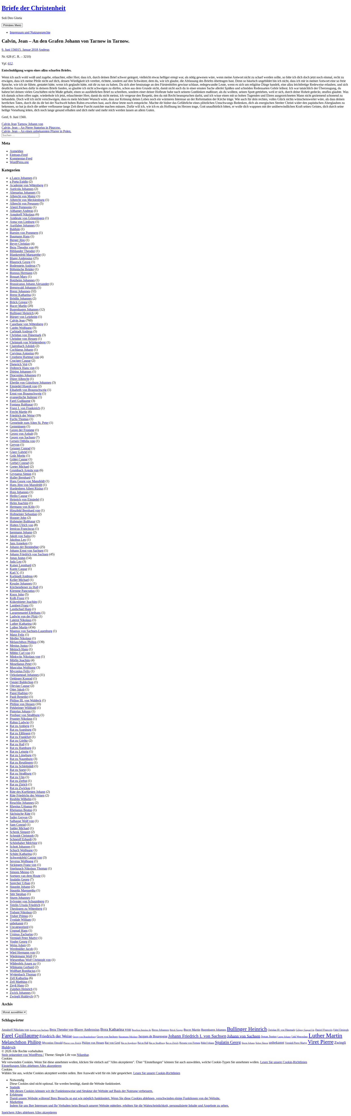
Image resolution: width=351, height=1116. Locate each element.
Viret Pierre (321, 1042)
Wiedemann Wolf (21, 956)
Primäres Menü (12, 25)
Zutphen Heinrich (21, 989)
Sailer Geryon (19, 817)
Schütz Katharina (21, 854)
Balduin (15, 229)
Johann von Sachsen (243, 1036)
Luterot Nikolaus (20, 620)
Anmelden (16, 151)
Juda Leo (16, 561)
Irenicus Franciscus (22, 528)
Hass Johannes (19, 492)
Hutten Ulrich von (21, 525)
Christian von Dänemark (25, 335)
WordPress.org (19, 162)
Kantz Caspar (18, 569)
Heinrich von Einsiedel (24, 499)
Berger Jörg (17, 240)
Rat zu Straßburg (20, 773)
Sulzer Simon (262, 1043)
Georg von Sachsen (22, 437)
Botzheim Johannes (22, 280)
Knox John (17, 594)
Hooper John (18, 517)
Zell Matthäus (18, 981)
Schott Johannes (20, 846)
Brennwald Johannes (23, 287)
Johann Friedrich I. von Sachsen (197, 1036)
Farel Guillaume (20, 401)
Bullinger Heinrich (22, 313)
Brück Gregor (19, 302)
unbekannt (16, 923)
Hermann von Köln (22, 506)
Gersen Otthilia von (22, 441)
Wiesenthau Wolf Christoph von (30, 960)
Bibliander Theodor (22, 251)
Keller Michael (19, 580)
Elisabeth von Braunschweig (28, 390)
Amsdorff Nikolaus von (15, 1029)
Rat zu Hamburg (20, 748)
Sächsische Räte (20, 813)
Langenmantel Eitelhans (25, 612)
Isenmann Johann (21, 532)
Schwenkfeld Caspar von (26, 857)
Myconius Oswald (52, 1042)
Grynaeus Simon (20, 474)
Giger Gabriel (18, 452)
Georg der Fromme (22, 430)
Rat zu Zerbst (18, 780)
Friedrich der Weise (22, 415)
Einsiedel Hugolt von (23, 386)
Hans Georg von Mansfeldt (27, 481)
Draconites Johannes (23, 375)
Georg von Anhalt (21, 433)
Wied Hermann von (22, 952)
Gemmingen (18, 426)
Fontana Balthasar (21, 404)
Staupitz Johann (20, 886)
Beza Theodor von (22, 247)
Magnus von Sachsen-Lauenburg (31, 631)
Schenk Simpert (20, 832)
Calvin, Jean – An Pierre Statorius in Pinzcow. (31, 127)
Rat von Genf (112, 1042)
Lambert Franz (19, 605)
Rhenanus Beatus (21, 810)
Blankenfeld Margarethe (25, 254)
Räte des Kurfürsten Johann (27, 791)
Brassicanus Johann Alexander (29, 284)
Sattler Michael (19, 828)
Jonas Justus (17, 558)
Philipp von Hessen (22, 704)
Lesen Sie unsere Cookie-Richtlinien (283, 1062)
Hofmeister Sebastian (23, 514)
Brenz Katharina (20, 295)
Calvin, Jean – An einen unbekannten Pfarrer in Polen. (36, 131)
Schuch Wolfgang (21, 850)
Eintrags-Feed (19, 154)
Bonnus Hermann (21, 273)
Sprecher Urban (20, 883)
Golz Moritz (17, 455)
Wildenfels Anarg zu (23, 963)
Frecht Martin (18, 411)
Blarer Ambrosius (21, 258)
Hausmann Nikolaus (128, 1037)
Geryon (15, 444)
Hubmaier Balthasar (22, 521)
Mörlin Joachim (20, 660)
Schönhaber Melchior (23, 843)
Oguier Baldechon (21, 682)
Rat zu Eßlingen (20, 733)
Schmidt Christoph (22, 835)
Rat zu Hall (17, 744)
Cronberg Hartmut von (24, 357)
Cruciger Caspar (20, 360)
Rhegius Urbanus (21, 806)
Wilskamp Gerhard (22, 967)
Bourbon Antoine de (141, 1030)
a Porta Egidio (19, 181)
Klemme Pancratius (22, 591)
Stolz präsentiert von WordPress (22, 1055)
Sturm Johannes (20, 897)
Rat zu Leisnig (19, 751)
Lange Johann (284, 1037)
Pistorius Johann (20, 711)
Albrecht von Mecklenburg (27, 200)
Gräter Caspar (19, 459)
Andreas (44, 49)
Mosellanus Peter (21, 664)
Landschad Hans (20, 609)
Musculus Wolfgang (23, 667)
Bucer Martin (18, 306)
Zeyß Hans (17, 985)
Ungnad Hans (19, 930)
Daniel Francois (324, 1029)
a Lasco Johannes (21, 178)
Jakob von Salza (20, 536)
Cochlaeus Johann (21, 349)
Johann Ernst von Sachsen (26, 550)
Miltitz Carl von (20, 653)
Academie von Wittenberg (26, 185)
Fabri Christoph (341, 1030)
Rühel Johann (207, 1043)
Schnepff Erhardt (21, 839)
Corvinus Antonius (22, 353)
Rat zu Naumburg (21, 759)
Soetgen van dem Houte (25, 875)
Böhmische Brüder (22, 269)
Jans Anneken (19, 543)
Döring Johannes (20, 371)
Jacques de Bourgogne (152, 1036)
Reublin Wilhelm (20, 799)
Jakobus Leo (18, 539)
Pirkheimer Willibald (23, 707)
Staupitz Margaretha (23, 890)
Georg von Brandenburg (84, 1036)
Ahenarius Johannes (23, 192)
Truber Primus (19, 916)
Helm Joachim (19, 503)
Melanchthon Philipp (23, 642)
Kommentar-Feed (21, 158)
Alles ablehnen (29, 1065)
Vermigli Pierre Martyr (296, 1043)
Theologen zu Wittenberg (26, 908)
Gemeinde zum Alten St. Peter (29, 422)
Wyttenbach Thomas (23, 974)
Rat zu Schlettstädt (22, 766)
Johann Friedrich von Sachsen (29, 554)
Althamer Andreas (21, 211)
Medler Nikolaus (20, 638)
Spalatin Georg (19, 879)
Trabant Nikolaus (21, 912)
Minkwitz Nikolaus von (25, 656)
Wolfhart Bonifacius (23, 970)
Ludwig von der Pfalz (24, 616)
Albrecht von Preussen (24, 203)
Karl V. (14, 572)
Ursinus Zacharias (21, 934)
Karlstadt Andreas (21, 576)
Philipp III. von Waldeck (25, 700)
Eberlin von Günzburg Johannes (30, 382)
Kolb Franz (17, 598)
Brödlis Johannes (21, 298)
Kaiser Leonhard (20, 565)
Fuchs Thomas (19, 419)
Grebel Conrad (19, 463)
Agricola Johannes (22, 189)
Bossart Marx (18, 276)
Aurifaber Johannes (22, 225)
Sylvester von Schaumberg (27, 901)
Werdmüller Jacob (21, 949)
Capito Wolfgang (21, 327)
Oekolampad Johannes (24, 675)
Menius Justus (19, 645)
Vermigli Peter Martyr (24, 938)
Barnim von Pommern (24, 232)
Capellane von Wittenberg (26, 324)
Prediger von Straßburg (25, 715)
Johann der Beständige (24, 547)
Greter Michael (19, 466)
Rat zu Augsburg (20, 729)
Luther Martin (19, 627)
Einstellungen (11, 1065)
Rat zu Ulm (17, 777)
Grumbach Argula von (24, 470)
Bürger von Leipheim (23, 316)
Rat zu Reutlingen (21, 762)
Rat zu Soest (18, 770)
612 (10, 63)
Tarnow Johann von (30, 124)
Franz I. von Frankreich (25, 408)
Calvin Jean (9, 124)
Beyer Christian (20, 243)
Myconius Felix (20, 671)
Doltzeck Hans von (22, 368)
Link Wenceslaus (299, 1036)
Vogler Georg (18, 941)
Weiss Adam (18, 945)
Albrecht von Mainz (23, 196)
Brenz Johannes (20, 291)
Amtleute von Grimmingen (27, 218)
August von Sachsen (39, 1030)
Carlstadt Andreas (21, 331)
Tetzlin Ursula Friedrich (25, 905)
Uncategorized (19, 927)
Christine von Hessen (23, 338)
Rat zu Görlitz (19, 740)
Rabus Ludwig (19, 722)
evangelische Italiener (23, 397)
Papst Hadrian (19, 693)
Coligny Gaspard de (305, 1030)
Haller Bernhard (20, 477)
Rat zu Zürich (18, 784)
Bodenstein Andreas (23, 265)
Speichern (8, 1112)
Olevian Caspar (20, 686)
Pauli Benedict (19, 696)
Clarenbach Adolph (22, 346)
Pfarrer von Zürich (72, 1043)
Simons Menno (19, 872)
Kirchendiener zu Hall (24, 587)
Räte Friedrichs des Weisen (27, 795)
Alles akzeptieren (50, 1065)
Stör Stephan (18, 894)
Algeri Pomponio (21, 207)
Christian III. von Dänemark (281, 1030)
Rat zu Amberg (19, 726)
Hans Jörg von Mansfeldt (26, 485)
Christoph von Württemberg (28, 342)
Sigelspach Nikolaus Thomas (28, 868)
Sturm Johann (248, 1043)
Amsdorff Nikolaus (22, 214)
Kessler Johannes (21, 583)
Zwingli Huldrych (21, 996)
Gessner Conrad (20, 448)
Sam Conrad (18, 824)
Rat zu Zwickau (20, 788)
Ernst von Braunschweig (25, 393)
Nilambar (83, 1055)
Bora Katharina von (115, 1029)
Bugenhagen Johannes (24, 309)
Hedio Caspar (18, 496)
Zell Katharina (19, 978)
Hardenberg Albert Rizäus (26, 488)
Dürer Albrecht (19, 379)
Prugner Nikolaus (21, 718)
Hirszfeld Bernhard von (25, 510)
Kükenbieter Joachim (23, 601)
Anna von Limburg (22, 221)
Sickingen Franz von (23, 865)
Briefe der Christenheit (34, 8)
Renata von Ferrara (189, 1043)
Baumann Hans (20, 236)
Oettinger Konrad (21, 678)
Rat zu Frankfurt (20, 737)
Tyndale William (20, 919)
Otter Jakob (17, 689)
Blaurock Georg (20, 262)
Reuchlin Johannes (22, 802)
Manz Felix (17, 634)
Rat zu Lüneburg (20, 755)
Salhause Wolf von (22, 821)
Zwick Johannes (20, 992)
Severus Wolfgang (21, 861)
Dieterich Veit (18, 364)
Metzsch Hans (19, 649)
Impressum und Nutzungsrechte (30, 32)
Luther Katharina (21, 623)
